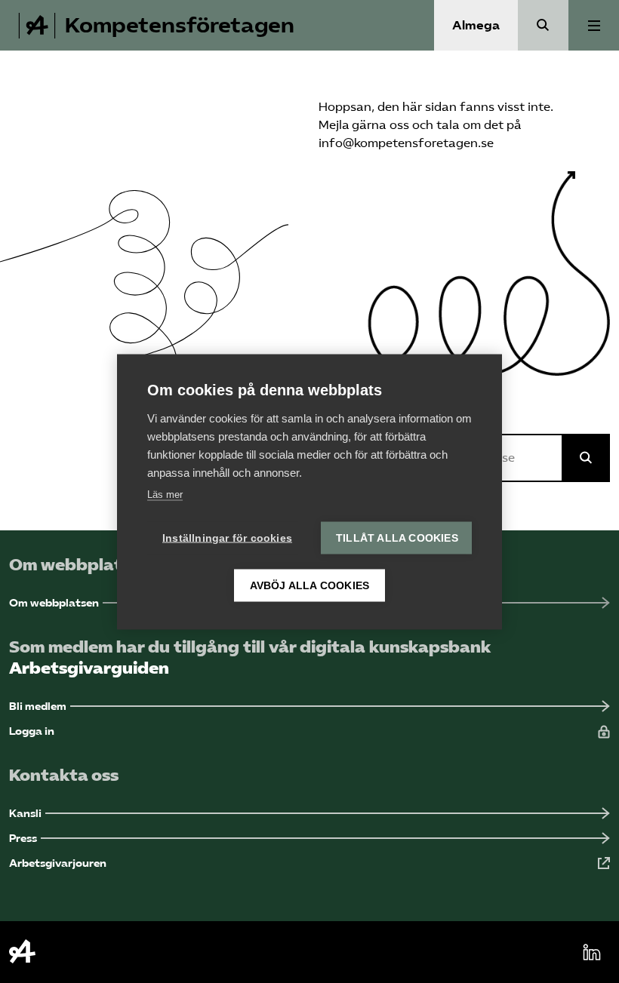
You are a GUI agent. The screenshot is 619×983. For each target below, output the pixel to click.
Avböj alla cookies (310, 585)
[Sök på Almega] (586, 458)
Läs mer (165, 493)
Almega (476, 25)
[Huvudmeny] (593, 25)
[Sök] (543, 25)
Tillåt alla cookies (397, 537)
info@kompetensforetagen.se (406, 143)
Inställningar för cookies (227, 537)
